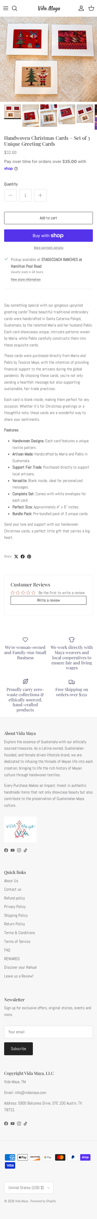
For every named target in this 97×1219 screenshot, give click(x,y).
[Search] (17, 8)
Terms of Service (17, 941)
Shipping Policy (16, 915)
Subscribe (18, 1048)
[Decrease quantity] (10, 195)
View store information (26, 279)
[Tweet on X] (16, 556)
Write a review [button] (48, 600)
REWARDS (12, 958)
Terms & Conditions (19, 932)
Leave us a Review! (18, 976)
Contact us (12, 889)
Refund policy (14, 898)
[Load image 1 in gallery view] (48, 59)
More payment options (48, 247)
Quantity (11, 184)
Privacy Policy (15, 906)
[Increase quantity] (40, 195)
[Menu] (5, 8)
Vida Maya (22, 1201)
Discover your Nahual (20, 967)
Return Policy (14, 924)
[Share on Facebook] (23, 556)
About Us (11, 880)
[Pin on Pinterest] (29, 556)
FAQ (7, 950)
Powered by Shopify (43, 1201)
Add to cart (48, 218)
